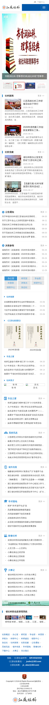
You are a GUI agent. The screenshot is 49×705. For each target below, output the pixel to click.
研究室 (24, 634)
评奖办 (5, 638)
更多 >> (41, 96)
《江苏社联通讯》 (14, 321)
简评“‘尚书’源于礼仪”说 (17, 506)
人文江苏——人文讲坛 (17, 548)
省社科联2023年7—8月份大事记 (21, 579)
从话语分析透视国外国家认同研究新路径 (25, 522)
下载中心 (41, 2)
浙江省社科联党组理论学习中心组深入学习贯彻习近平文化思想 (27, 483)
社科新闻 (14, 643)
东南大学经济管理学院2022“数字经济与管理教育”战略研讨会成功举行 (26, 457)
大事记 (15, 651)
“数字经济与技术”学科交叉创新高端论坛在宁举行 (26, 449)
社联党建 (25, 643)
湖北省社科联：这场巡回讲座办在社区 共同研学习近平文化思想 (27, 475)
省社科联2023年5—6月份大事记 (21, 583)
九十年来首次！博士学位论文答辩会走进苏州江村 (26, 407)
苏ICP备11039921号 (24, 689)
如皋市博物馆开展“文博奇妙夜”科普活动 (24, 423)
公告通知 (35, 643)
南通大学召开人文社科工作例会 (21, 441)
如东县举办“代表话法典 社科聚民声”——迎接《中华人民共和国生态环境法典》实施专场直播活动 (26, 411)
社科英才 (10, 380)
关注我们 (25, 651)
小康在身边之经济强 (16, 552)
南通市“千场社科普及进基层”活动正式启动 (25, 415)
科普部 (41, 634)
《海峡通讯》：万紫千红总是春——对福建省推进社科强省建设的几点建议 (27, 479)
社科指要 (10, 297)
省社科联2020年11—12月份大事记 (22, 591)
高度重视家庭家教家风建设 (19, 510)
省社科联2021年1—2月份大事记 (21, 587)
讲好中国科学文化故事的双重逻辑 (22, 526)
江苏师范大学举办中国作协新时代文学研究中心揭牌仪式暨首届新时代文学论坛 (26, 437)
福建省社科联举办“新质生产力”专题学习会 (25, 471)
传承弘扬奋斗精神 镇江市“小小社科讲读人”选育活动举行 (26, 403)
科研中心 (14, 638)
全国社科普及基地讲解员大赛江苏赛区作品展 (26, 540)
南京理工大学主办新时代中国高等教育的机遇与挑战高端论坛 (26, 445)
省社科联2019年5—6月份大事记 (21, 595)
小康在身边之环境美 (16, 560)
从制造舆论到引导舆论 (17, 518)
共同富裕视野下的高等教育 (19, 514)
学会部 (32, 634)
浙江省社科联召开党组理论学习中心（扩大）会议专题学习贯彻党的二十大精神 (27, 492)
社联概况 (6, 634)
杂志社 (5, 643)
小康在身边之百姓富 (16, 556)
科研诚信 (25, 638)
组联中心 (35, 638)
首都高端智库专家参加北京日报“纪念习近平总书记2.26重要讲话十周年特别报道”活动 (27, 488)
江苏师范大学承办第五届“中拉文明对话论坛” (26, 453)
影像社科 (37, 647)
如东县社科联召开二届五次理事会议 (23, 419)
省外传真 (16, 647)
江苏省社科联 (24, 684)
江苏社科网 (24, 686)
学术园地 (27, 647)
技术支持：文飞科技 (24, 693)
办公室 (15, 634)
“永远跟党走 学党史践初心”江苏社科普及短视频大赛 (26, 544)
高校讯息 (6, 647)
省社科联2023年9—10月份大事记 (22, 575)
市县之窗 (10, 356)
